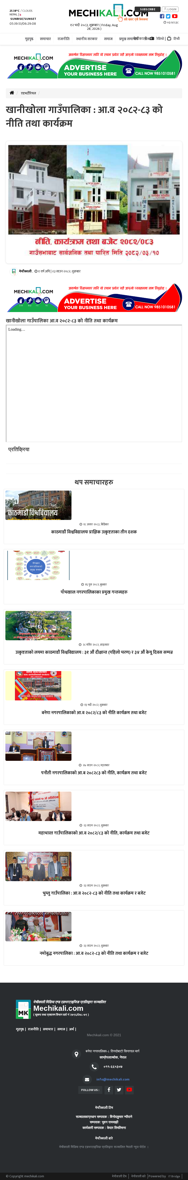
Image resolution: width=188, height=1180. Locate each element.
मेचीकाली (25, 271)
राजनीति (33, 1029)
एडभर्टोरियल (28, 93)
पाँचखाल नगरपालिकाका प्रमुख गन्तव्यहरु (94, 592)
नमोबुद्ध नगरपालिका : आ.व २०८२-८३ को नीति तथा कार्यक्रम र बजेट (94, 953)
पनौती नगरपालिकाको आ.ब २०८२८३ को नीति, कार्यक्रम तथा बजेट (94, 773)
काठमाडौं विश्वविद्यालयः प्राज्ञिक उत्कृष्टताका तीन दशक (94, 532)
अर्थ (71, 1029)
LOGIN (171, 9)
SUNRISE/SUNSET (23, 19)
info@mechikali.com (112, 1079)
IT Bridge (174, 1176)
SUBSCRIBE (147, 9)
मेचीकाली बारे (138, 1176)
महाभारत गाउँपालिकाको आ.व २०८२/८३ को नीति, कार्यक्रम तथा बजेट (94, 833)
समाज (61, 1029)
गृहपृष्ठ (20, 1029)
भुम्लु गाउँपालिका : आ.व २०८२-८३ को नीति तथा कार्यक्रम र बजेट (94, 893)
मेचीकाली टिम (119, 1176)
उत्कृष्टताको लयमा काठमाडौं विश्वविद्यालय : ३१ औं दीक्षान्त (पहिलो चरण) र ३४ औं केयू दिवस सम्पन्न (94, 652)
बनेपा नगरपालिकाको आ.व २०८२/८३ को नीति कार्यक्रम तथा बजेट (94, 713)
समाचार (48, 1029)
